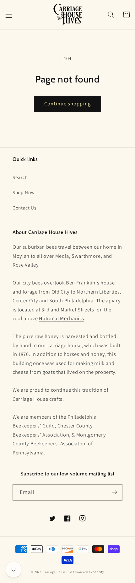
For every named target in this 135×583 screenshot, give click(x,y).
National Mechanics (61, 318)
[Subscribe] (114, 492)
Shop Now (24, 192)
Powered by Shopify (89, 572)
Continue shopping (67, 103)
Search (20, 177)
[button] (8, 14)
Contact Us (24, 207)
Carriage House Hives (59, 572)
